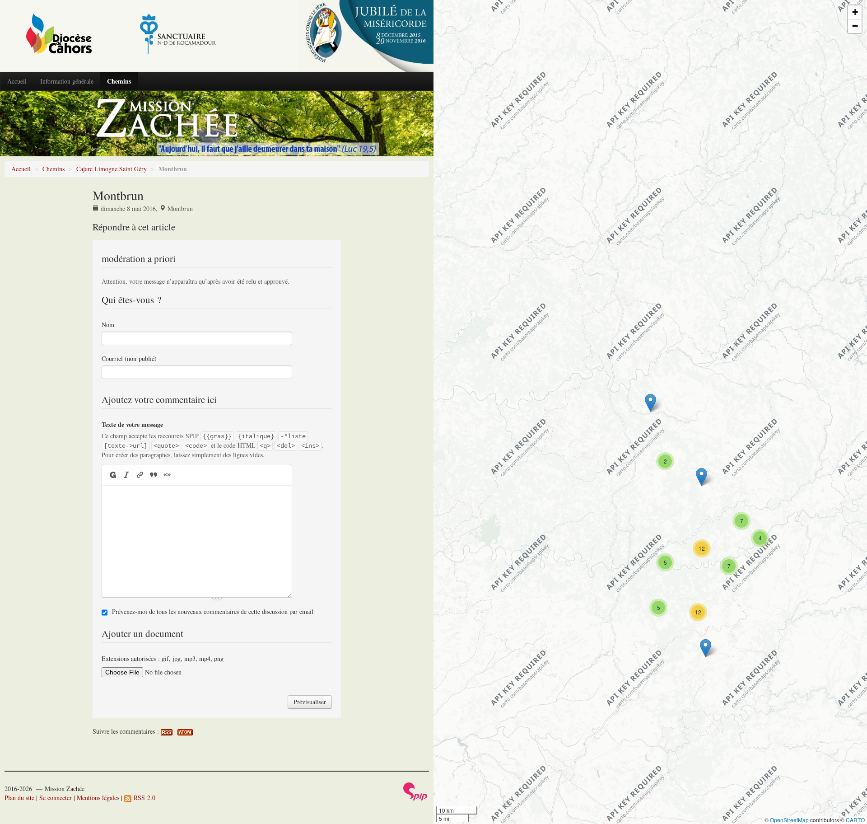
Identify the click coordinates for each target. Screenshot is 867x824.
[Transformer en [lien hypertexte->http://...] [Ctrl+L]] (140, 474)
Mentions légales (98, 797)
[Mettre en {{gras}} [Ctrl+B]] (112, 474)
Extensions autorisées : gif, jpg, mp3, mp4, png (163, 658)
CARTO (855, 820)
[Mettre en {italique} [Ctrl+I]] (126, 474)
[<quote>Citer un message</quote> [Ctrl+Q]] (153, 474)
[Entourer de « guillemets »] (167, 474)
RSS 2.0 (143, 797)
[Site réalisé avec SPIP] (415, 790)
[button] (705, 648)
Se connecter (55, 797)
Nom (108, 324)
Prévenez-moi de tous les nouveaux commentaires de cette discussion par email (212, 611)
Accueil (17, 81)
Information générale (66, 81)
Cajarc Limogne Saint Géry (111, 168)
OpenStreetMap (789, 820)
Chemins (119, 81)
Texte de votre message (132, 424)
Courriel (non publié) (129, 358)
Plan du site (19, 797)
